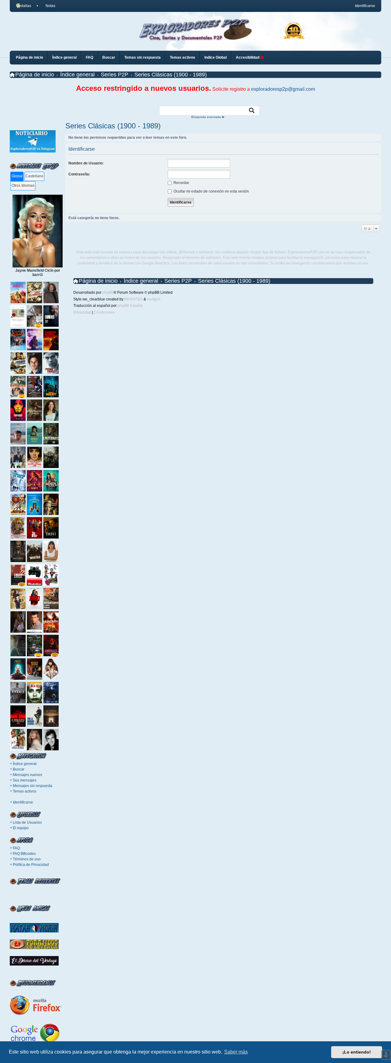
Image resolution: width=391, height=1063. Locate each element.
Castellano (34, 176)
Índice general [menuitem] (64, 57)
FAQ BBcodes (24, 854)
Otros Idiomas (23, 185)
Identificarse (23, 802)
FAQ (16, 848)
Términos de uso (27, 859)
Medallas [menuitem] (23, 6)
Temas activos (24, 791)
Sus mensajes (24, 780)
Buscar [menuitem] (108, 57)
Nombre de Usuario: (86, 163)
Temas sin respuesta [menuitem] (142, 57)
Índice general (25, 764)
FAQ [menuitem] (89, 57)
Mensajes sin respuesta (32, 786)
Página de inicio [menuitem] (29, 57)
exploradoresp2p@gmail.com (283, 89)
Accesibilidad (248, 57)
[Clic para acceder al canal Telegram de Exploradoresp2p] (33, 151)
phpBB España (130, 305)
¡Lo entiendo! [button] (356, 1052)
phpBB (108, 292)
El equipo (21, 828)
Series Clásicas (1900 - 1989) (113, 126)
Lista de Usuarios (27, 822)
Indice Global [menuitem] (215, 57)
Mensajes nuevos (27, 775)
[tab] (17, 176)
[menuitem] (47, 6)
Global (17, 176)
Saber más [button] (236, 1051)
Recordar (181, 183)
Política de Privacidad (31, 865)
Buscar (18, 769)
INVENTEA (133, 299)
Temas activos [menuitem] (182, 57)
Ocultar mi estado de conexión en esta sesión (211, 191)
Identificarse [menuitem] (365, 6)
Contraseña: (79, 174)
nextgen (153, 299)
